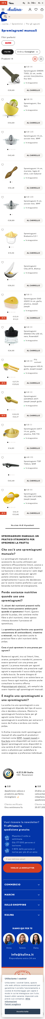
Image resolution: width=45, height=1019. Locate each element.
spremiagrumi (10, 686)
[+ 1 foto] (11, 367)
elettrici (22, 686)
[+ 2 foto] (11, 107)
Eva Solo (6, 741)
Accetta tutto (22, 1012)
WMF (19, 738)
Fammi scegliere (13, 1004)
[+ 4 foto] (11, 75)
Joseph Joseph (30, 738)
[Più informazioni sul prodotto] (11, 140)
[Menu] (3, 9)
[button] (23, 51)
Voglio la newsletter (22, 868)
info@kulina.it (22, 954)
